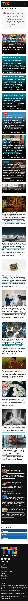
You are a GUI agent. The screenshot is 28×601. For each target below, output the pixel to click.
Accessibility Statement (6, 571)
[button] (22, 4)
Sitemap (3, 573)
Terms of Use (4, 566)
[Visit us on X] (5, 559)
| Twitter (5, 534)
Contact (3, 564)
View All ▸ (4, 522)
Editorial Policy (4, 575)
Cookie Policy (7, 598)
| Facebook (5, 530)
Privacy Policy (4, 569)
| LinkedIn (5, 537)
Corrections (3, 578)
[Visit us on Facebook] (2, 559)
